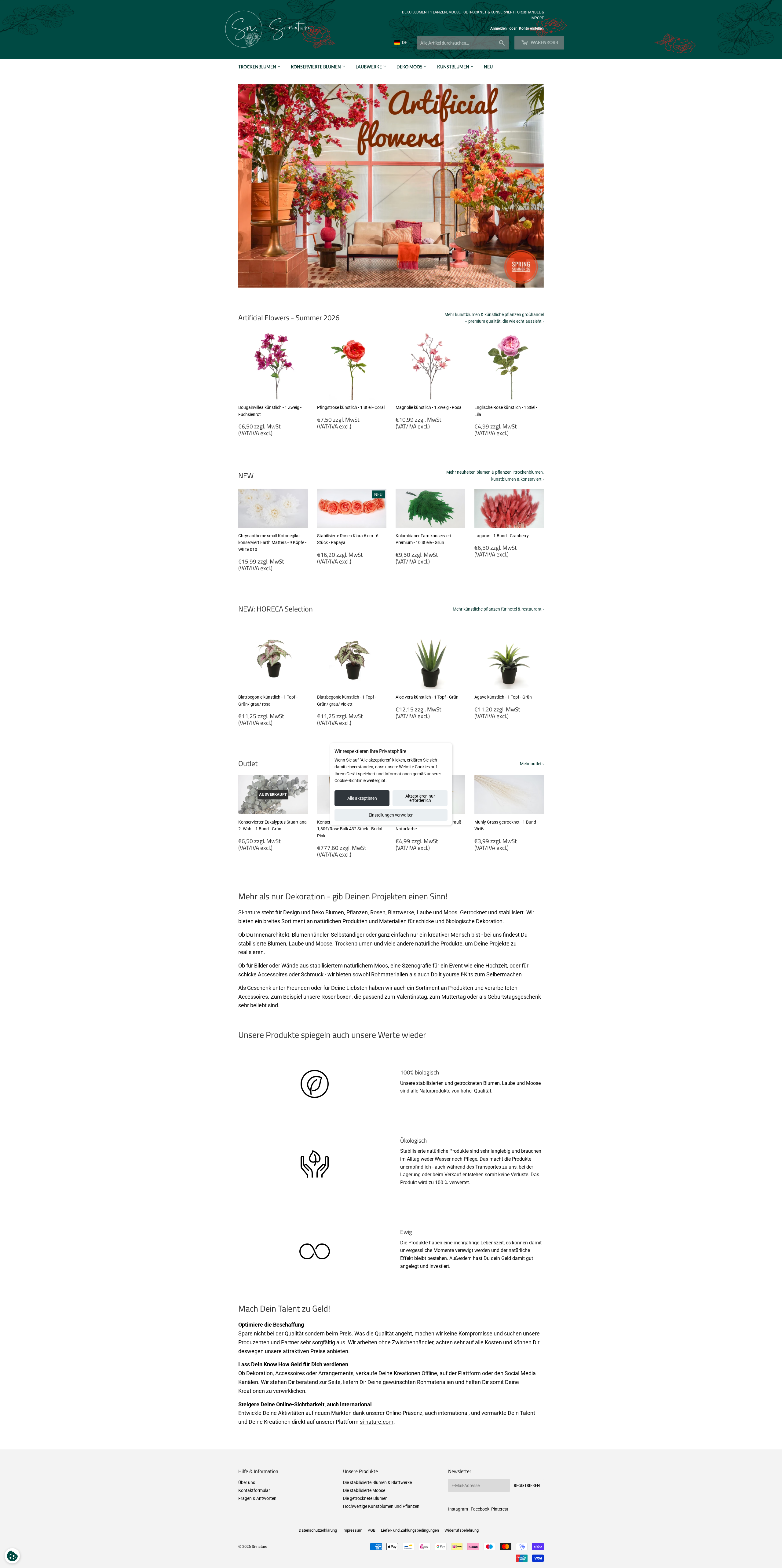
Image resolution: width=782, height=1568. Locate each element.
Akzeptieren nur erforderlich (420, 798)
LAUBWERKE (369, 66)
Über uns (246, 1482)
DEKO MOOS (409, 66)
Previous (251, 186)
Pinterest (499, 1509)
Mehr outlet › (532, 763)
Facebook (480, 1509)
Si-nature (259, 1546)
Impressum (352, 1530)
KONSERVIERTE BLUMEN (316, 66)
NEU (488, 66)
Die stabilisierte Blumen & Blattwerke (377, 1482)
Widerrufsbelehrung (461, 1530)
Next (531, 186)
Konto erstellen (531, 28)
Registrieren (527, 1485)
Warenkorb (544, 42)
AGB (371, 1530)
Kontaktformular (254, 1490)
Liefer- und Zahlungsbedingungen (410, 1530)
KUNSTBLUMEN (453, 66)
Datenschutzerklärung (318, 1530)
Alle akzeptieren (362, 798)
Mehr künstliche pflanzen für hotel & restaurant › (498, 609)
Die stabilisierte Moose (364, 1490)
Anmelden (498, 28)
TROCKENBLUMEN (257, 66)
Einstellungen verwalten (391, 815)
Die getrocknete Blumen (365, 1498)
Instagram (458, 1509)
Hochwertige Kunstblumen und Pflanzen (381, 1506)
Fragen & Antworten (257, 1498)
